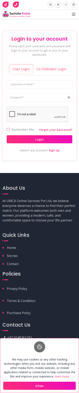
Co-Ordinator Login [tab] (51, 69)
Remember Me (23, 129)
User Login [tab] (21, 69)
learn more (62, 376)
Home (11, 247)
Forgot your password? (55, 130)
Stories (12, 256)
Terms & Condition (21, 301)
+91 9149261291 (19, 337)
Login (39, 139)
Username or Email (21, 84)
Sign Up (54, 150)
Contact (13, 264)
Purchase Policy (19, 313)
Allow (39, 386)
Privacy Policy (17, 288)
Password (16, 97)
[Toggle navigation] (73, 14)
